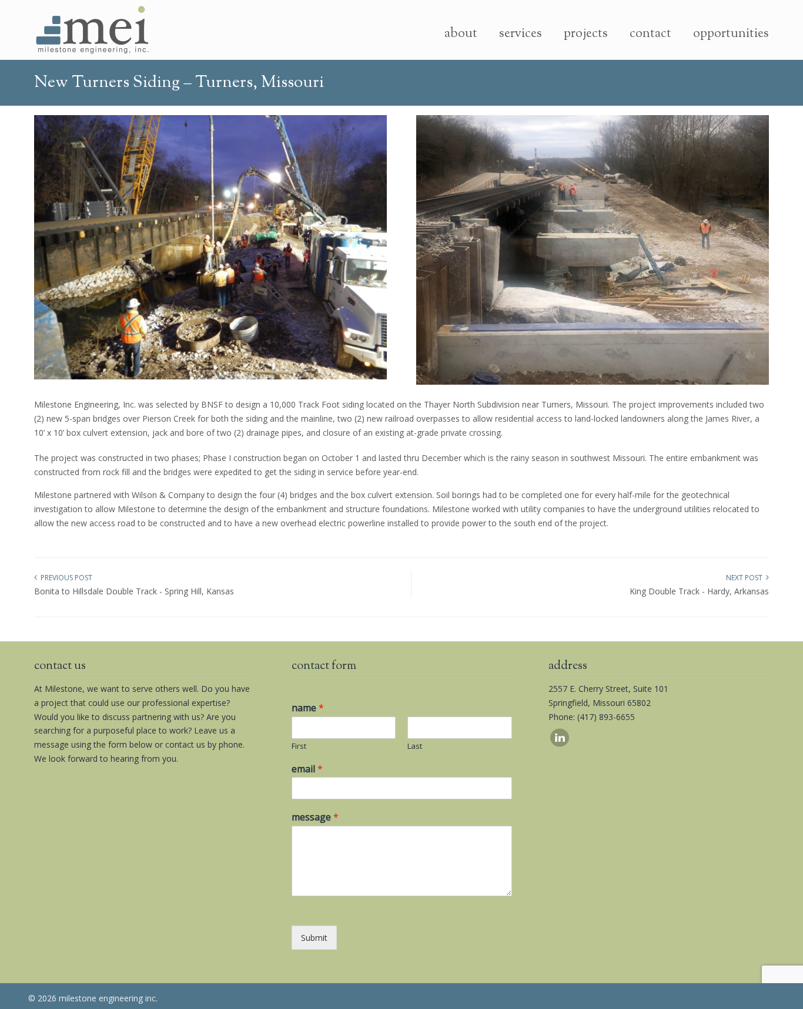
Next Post (746, 578)
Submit (314, 937)
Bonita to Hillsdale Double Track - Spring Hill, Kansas (134, 591)
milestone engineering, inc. (93, 30)
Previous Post (64, 578)
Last (414, 746)
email (307, 769)
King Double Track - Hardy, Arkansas (699, 591)
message (315, 817)
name (308, 708)
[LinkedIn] (559, 743)
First (299, 746)
